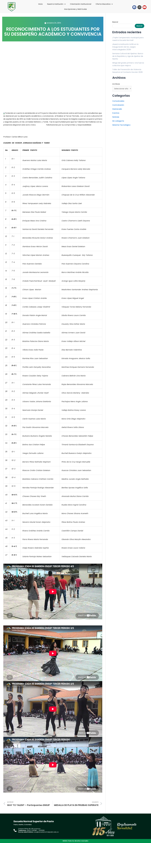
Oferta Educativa (103, 4)
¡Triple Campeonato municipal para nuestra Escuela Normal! (127, 39)
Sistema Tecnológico (121, 125)
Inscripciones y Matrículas (75, 9)
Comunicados (118, 101)
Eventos (115, 113)
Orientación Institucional (80, 4)
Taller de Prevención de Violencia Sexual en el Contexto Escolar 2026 (127, 70)
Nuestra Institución (55, 4)
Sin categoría (118, 121)
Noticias (115, 117)
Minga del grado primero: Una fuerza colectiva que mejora (128, 64)
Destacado (117, 109)
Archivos (116, 84)
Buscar (115, 22)
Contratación (118, 105)
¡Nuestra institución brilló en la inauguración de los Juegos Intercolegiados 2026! (125, 47)
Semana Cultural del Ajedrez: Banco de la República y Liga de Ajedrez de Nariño (127, 56)
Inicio (40, 4)
